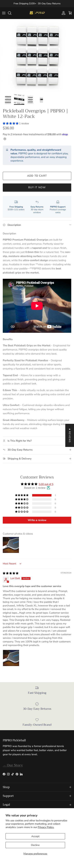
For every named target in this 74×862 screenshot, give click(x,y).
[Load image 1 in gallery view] (37, 56)
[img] (10, 573)
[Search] (11, 13)
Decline (35, 845)
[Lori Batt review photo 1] (11, 658)
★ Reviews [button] (69, 435)
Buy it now (37, 187)
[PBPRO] (37, 13)
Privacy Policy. (46, 827)
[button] (11, 123)
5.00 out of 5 (46, 484)
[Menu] (4, 13)
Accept (35, 836)
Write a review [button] (37, 520)
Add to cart (37, 175)
